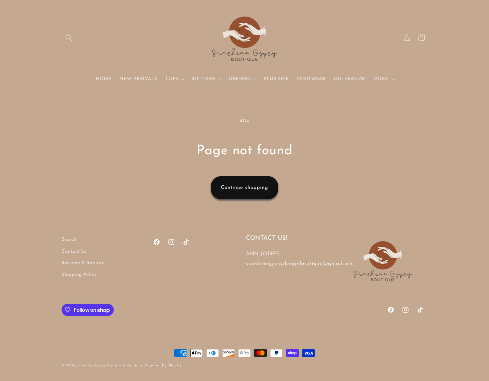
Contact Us (74, 251)
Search (69, 239)
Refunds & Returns (83, 263)
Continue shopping (244, 187)
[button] (69, 37)
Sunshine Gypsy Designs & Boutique (110, 365)
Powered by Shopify (163, 365)
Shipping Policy (79, 274)
